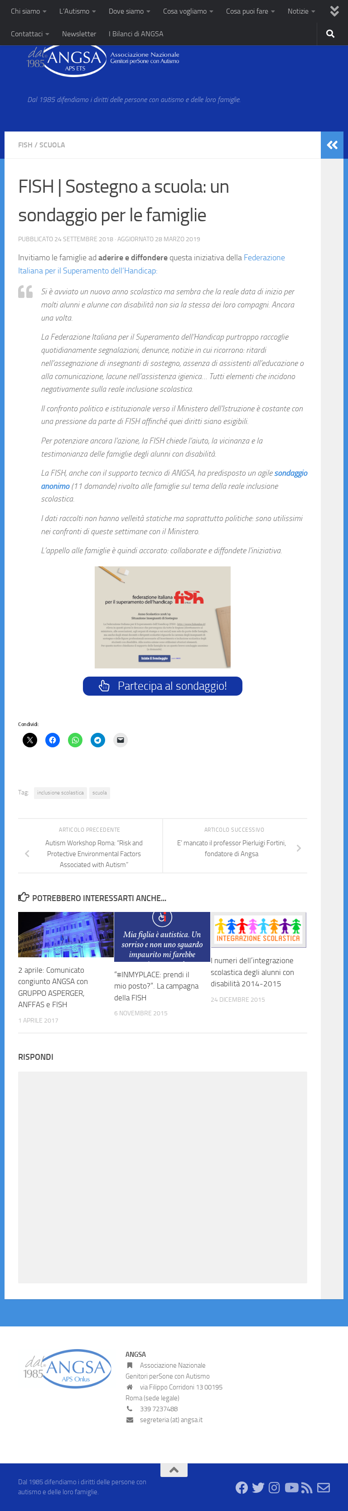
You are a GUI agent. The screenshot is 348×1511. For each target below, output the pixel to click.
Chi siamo (25, 11)
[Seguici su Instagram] (274, 1488)
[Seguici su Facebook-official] (242, 1488)
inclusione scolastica (60, 793)
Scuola (52, 145)
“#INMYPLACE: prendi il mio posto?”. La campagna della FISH (156, 986)
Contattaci (27, 33)
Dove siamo (126, 11)
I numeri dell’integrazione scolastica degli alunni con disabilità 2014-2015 (252, 972)
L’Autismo (74, 11)
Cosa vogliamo (185, 11)
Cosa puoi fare (247, 11)
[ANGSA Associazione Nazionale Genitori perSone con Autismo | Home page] (98, 59)
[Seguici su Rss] (307, 1488)
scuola (99, 793)
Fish (25, 145)
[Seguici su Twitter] (258, 1488)
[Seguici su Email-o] (323, 1488)
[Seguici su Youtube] (291, 1488)
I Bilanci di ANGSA (136, 33)
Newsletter (79, 33)
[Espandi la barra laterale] (332, 145)
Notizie (298, 11)
